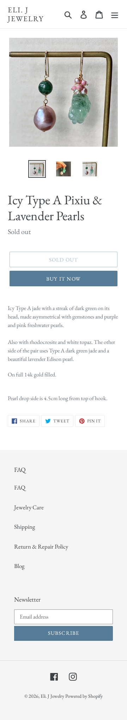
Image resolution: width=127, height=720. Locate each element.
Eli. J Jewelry (26, 14)
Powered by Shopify (84, 696)
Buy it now (63, 278)
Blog (19, 566)
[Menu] (114, 14)
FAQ (19, 487)
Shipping (24, 527)
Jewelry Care (29, 507)
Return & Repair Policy (41, 546)
